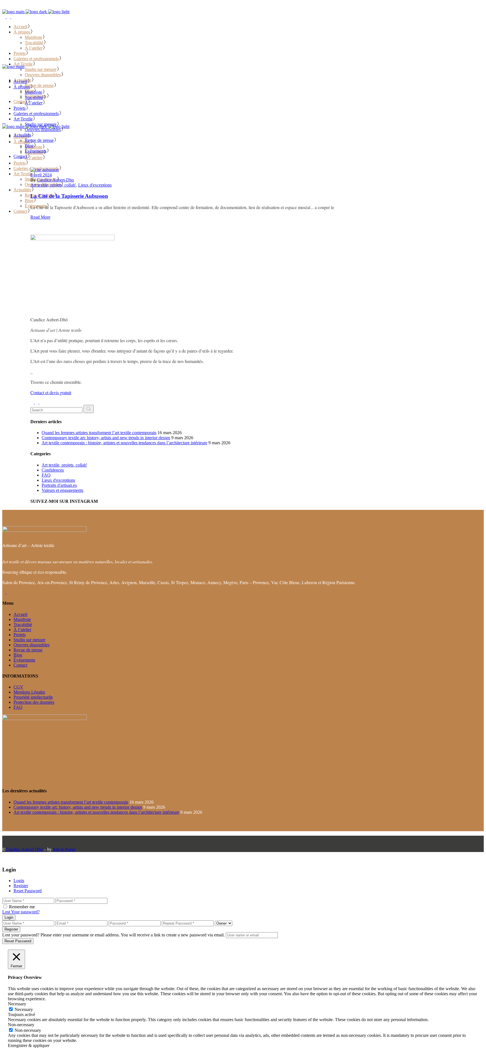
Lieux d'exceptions (95, 185)
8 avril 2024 (41, 174)
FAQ (46, 475)
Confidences (53, 470)
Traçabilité (23, 624)
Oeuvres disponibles (32, 644)
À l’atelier (22, 629)
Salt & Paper (64, 849)
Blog (18, 655)
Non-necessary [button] (21, 1024)
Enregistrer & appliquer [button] (29, 1045)
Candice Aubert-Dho (55, 180)
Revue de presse (28, 649)
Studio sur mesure (29, 639)
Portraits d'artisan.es (59, 485)
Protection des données (34, 702)
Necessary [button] (17, 1003)
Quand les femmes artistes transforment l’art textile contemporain (99, 432)
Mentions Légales (29, 692)
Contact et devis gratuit (50, 392)
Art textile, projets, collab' (53, 185)
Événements (24, 660)
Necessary (24, 1009)
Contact (20, 665)
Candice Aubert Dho (24, 849)
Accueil (20, 614)
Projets (20, 634)
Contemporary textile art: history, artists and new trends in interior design (106, 437)
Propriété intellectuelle (33, 697)
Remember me (22, 906)
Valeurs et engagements (62, 490)
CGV (18, 687)
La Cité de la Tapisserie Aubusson (69, 196)
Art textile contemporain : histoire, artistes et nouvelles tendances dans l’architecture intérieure (124, 442)
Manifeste (22, 619)
